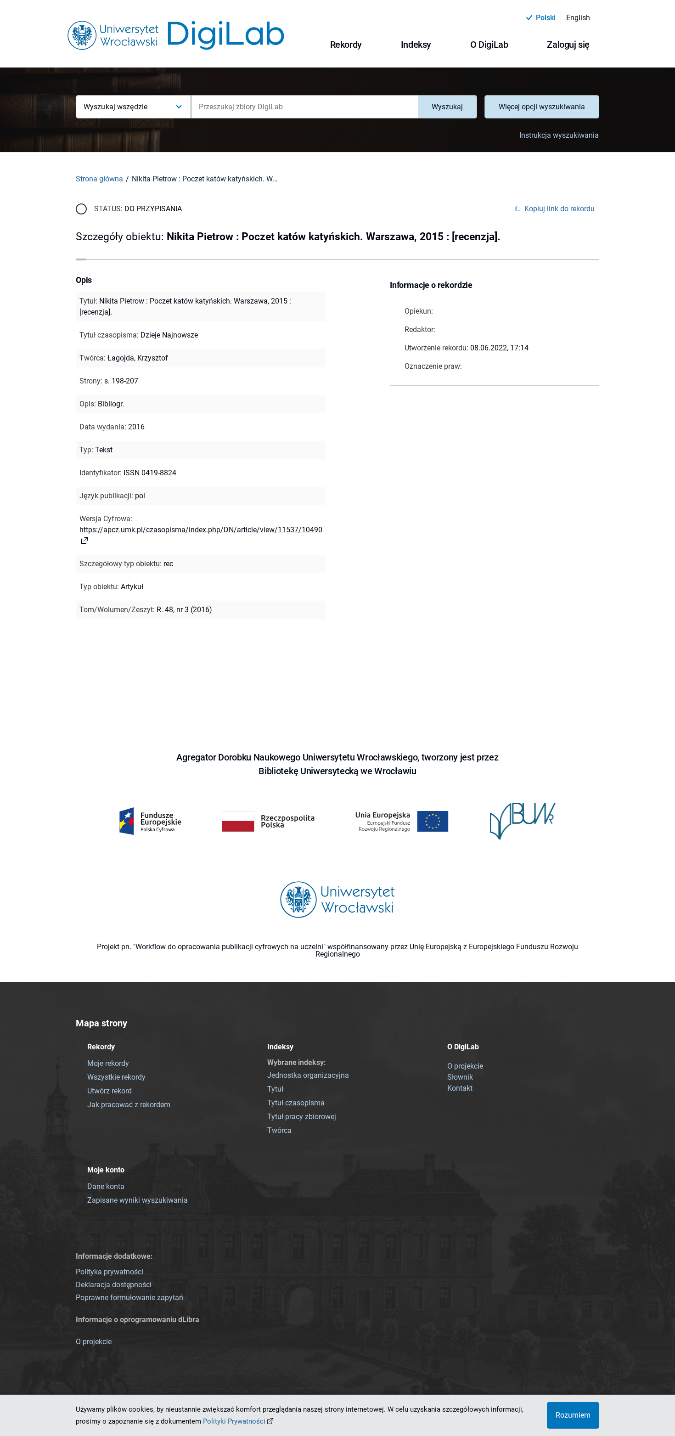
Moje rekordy (108, 1063)
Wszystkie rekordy (116, 1077)
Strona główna (99, 179)
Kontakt (459, 1088)
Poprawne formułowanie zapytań (129, 1297)
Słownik (460, 1077)
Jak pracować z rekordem (128, 1104)
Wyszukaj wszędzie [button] (115, 106)
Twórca (279, 1130)
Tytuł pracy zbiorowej (301, 1116)
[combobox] (304, 106)
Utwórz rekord (109, 1091)
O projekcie (465, 1066)
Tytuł (275, 1089)
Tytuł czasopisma (296, 1102)
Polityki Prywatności (234, 1421)
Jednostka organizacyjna (308, 1075)
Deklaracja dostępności (114, 1284)
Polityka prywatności (109, 1271)
